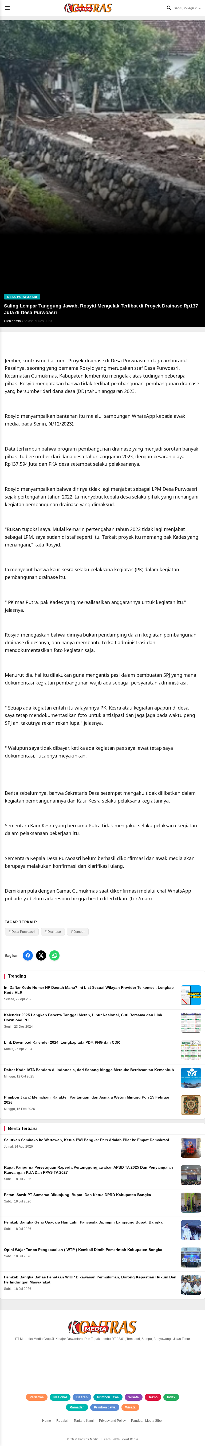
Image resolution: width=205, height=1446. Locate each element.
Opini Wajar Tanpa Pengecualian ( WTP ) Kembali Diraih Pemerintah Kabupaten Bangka (83, 1250)
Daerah (82, 1397)
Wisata (133, 1397)
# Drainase (53, 932)
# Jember (78, 932)
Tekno (152, 1397)
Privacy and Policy (112, 1421)
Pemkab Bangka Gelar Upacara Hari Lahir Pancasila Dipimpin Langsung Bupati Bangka (83, 1222)
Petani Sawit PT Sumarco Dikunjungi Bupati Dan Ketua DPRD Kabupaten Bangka (77, 1195)
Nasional (60, 1397)
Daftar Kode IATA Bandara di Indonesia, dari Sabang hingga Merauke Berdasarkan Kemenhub (89, 1070)
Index (171, 1397)
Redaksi (62, 1421)
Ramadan (77, 1407)
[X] (41, 955)
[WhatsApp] (54, 955)
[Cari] (168, 8)
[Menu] (8, 8)
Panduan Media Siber (147, 1421)
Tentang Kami (84, 1421)
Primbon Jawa (108, 1397)
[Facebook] (28, 955)
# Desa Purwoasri (22, 932)
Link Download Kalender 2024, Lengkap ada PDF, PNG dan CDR (62, 1042)
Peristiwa (37, 1397)
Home (46, 1421)
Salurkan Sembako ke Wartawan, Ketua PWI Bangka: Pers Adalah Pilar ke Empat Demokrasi (86, 1140)
